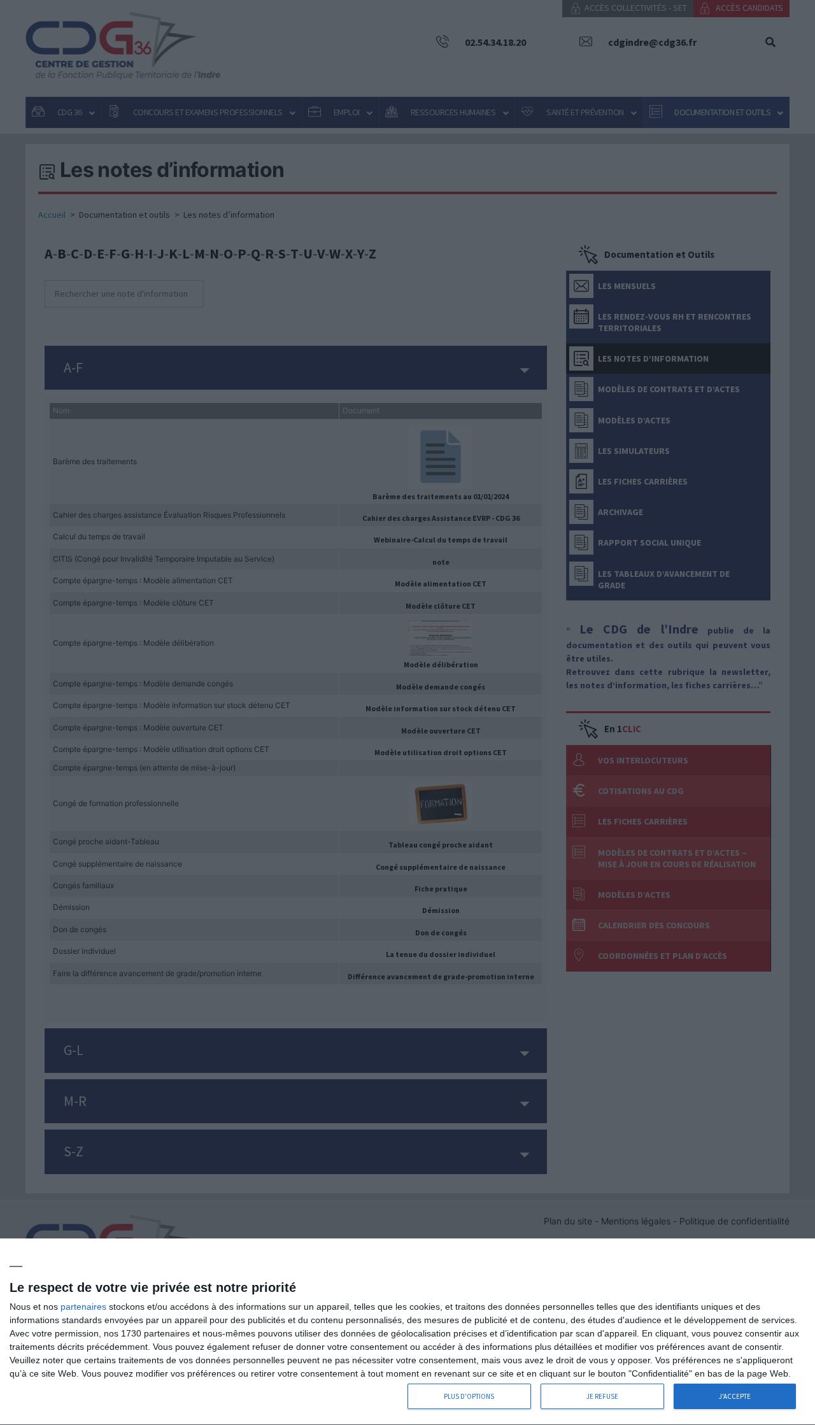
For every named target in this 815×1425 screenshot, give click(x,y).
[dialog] (407, 1332)
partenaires (83, 1306)
